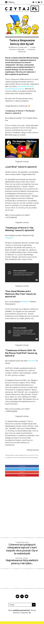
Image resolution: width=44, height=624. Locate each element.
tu (30, 613)
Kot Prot (32, 361)
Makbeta (25, 302)
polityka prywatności (21, 610)
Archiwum (12, 49)
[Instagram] (36, 2)
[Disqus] (22, 505)
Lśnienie (9, 238)
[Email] (38, 2)
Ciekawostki (20, 49)
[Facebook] (33, 2)
